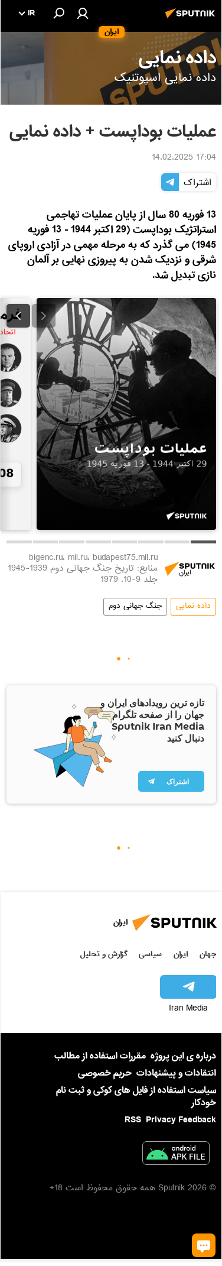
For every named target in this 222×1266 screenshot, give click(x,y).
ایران (181, 954)
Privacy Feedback (181, 1120)
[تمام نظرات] (204, 1245)
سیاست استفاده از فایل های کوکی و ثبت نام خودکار (136, 1096)
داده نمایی (193, 607)
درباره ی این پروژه (183, 1056)
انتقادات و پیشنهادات (176, 1073)
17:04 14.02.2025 (184, 158)
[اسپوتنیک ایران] (191, 19)
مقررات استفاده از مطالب (100, 1056)
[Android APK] (176, 1155)
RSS (133, 1120)
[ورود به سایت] (82, 13)
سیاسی (150, 954)
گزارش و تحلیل (104, 954)
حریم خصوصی (105, 1073)
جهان (208, 954)
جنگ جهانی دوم (135, 607)
